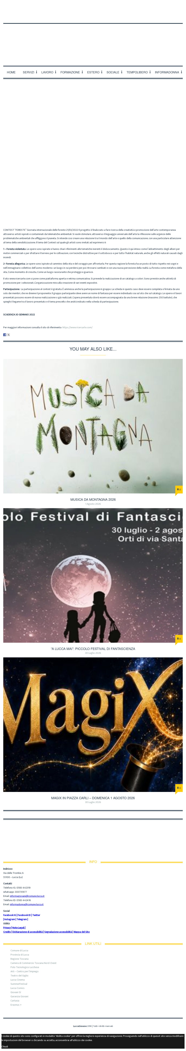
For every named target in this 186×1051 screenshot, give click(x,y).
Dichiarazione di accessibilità (28, 932)
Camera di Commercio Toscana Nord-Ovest (33, 963)
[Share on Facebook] (4, 334)
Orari (46, 6)
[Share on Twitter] (8, 334)
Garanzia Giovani (19, 996)
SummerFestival (19, 984)
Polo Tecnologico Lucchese (25, 967)
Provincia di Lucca (20, 955)
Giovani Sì (16, 992)
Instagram (9, 919)
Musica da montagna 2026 (93, 499)
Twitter (36, 915)
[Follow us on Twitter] (173, 14)
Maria (73, 205)
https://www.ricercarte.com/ (77, 327)
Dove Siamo (29, 6)
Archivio (87, 205)
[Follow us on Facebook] (166, 14)
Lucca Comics (18, 988)
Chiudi (4, 1046)
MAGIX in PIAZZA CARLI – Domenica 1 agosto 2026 (93, 797)
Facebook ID (24, 915)
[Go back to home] (93, 40)
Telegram (22, 919)
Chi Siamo (10, 6)
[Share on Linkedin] (12, 334)
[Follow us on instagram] (180, 14)
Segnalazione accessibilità (58, 932)
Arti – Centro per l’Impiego (25, 971)
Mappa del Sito (82, 932)
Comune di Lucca (19, 950)
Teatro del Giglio (19, 975)
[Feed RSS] (159, 14)
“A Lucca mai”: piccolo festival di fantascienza (93, 648)
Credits (7, 932)
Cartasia (15, 1001)
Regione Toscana (20, 959)
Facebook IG (9, 915)
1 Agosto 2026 (93, 504)
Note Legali (18, 928)
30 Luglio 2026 (93, 653)
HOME (11, 72)
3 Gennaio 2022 (106, 205)
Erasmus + (16, 1005)
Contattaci (62, 6)
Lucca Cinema (18, 980)
